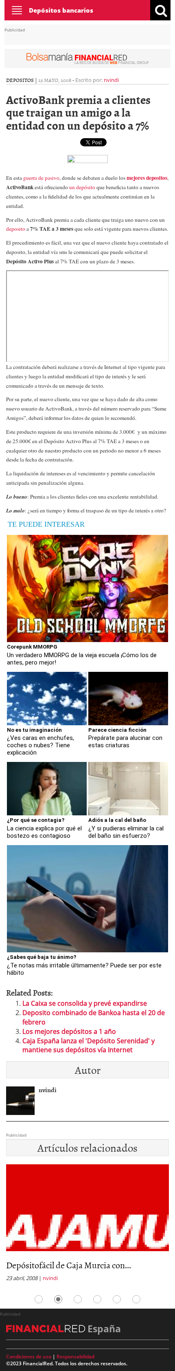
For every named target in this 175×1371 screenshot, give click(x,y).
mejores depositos (147, 178)
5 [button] (117, 1299)
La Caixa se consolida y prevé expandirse (84, 1003)
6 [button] (136, 1299)
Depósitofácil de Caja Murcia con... (68, 1265)
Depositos (20, 80)
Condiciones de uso (28, 1356)
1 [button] (39, 1299)
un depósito (82, 187)
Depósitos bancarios (61, 10)
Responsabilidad (75, 1356)
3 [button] (78, 1299)
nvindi (111, 80)
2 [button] (58, 1299)
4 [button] (97, 1299)
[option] (87, 1225)
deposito (15, 228)
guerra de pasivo (41, 177)
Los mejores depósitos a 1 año (69, 1031)
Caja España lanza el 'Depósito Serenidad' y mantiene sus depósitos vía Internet (88, 1045)
